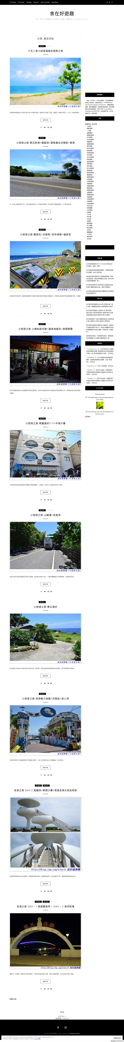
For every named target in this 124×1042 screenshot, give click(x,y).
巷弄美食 (89, 223)
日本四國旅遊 (109, 100)
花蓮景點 (89, 197)
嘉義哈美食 (90, 177)
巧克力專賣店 (100, 100)
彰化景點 (89, 166)
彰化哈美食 (21, 2)
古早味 (89, 230)
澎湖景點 (38, 785)
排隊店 (89, 221)
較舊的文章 (13, 999)
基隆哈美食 (90, 135)
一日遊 (89, 130)
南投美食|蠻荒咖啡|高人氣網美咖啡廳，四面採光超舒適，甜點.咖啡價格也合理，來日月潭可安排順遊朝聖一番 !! (100, 279)
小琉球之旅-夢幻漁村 (45, 606)
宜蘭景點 (89, 192)
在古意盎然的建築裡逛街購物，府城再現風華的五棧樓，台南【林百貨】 (99, 360)
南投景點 (89, 159)
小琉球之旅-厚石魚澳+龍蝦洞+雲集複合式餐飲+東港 (45, 142)
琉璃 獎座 (94, 113)
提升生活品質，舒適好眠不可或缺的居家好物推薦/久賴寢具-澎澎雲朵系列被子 (99, 372)
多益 (88, 100)
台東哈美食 (90, 203)
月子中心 (92, 100)
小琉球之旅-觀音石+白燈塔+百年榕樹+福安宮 (45, 234)
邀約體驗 (29, 2)
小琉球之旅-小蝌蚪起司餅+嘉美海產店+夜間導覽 (45, 329)
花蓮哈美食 (90, 199)
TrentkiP (90, 378)
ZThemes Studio (74, 1033)
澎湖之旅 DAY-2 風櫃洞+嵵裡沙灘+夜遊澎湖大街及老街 (45, 790)
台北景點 (89, 137)
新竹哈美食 (90, 148)
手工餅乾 (89, 225)
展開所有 (88, 124)
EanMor (90, 370)
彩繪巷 (89, 212)
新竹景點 (89, 146)
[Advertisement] (99, 63)
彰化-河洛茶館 (102, 366)
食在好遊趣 (62, 13)
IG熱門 (89, 126)
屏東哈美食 (90, 190)
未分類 (89, 239)
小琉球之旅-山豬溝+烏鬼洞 (45, 515)
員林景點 (89, 164)
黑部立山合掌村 (89, 102)
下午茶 (89, 214)
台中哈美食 (13, 2)
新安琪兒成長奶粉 (103, 107)
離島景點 (42, 46)
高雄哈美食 (90, 186)
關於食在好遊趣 (45, 2)
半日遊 (89, 219)
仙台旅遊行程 (104, 111)
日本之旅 (89, 206)
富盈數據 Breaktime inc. (117, 1041)
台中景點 (89, 155)
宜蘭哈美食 (90, 194)
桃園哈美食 (90, 144)
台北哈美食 (90, 139)
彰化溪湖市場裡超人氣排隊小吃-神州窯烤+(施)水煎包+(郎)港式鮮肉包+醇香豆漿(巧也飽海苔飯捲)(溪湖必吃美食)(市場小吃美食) (99, 313)
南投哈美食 (90, 161)
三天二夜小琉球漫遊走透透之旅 (45, 51)
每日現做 (89, 228)
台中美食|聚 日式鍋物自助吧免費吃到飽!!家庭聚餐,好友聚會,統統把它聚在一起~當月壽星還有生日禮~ (100, 351)
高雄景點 (89, 183)
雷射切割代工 (99, 102)
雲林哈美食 (90, 172)
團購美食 (89, 232)
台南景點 (89, 179)
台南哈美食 (90, 181)
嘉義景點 (89, 175)
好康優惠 (89, 208)
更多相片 (88, 416)
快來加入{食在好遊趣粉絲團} (99, 247)
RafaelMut (91, 357)
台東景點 (89, 201)
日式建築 (89, 210)
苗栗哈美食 (90, 153)
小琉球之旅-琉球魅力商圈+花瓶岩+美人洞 (45, 698)
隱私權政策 (55, 2)
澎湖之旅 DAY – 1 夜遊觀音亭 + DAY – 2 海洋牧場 (45, 906)
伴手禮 (89, 216)
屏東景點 (89, 188)
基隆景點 (89, 133)
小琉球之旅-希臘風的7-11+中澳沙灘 (45, 423)
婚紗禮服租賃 (93, 107)
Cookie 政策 (37, 1038)
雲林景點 (89, 170)
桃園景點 (89, 142)
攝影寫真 (36, 2)
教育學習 (89, 236)
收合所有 (94, 124)
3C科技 (89, 234)
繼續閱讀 (45, 120)
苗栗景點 (89, 150)
